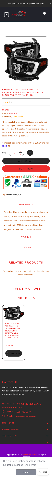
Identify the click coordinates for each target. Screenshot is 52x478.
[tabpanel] (26, 220)
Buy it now (26, 168)
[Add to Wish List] (30, 153)
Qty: (4, 153)
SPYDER (13, 113)
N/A (20, 194)
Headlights (12, 194)
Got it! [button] (26, 472)
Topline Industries (29, 454)
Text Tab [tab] (26, 237)
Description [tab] (26, 204)
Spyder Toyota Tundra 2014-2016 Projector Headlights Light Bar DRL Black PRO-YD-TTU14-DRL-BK (12, 331)
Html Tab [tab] (26, 246)
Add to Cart (26, 161)
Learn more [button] (30, 465)
